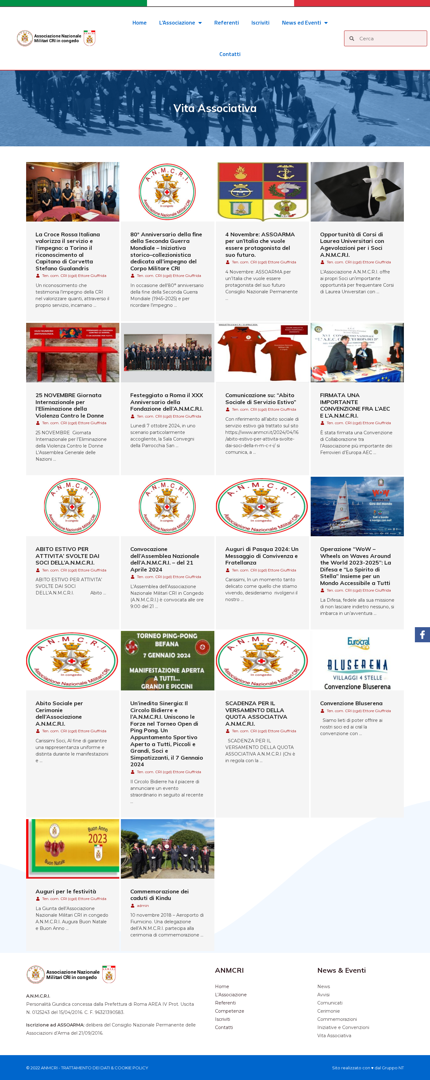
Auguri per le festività (66, 891)
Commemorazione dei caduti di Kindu (159, 895)
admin (143, 905)
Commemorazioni (337, 1019)
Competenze (229, 1011)
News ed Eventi (301, 22)
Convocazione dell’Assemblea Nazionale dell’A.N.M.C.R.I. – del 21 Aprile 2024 (164, 559)
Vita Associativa (334, 1035)
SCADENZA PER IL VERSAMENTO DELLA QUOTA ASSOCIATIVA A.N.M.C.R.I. (256, 713)
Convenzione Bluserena (351, 703)
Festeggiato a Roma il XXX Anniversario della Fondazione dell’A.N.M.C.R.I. (166, 401)
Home (140, 22)
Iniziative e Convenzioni (343, 1027)
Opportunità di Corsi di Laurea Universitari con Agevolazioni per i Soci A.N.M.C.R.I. (352, 244)
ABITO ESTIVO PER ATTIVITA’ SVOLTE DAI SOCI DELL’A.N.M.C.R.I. (67, 555)
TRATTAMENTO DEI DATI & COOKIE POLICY (104, 1067)
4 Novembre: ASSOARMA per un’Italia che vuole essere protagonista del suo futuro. (260, 244)
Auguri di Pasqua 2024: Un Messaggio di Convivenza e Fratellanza (261, 555)
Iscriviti (260, 22)
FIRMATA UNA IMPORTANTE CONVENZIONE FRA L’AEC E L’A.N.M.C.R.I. (355, 405)
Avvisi (323, 995)
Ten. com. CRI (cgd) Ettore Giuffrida (74, 275)
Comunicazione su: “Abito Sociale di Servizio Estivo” (260, 398)
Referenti (226, 22)
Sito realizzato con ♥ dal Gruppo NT (368, 1067)
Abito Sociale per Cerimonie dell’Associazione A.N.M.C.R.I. (59, 713)
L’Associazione (177, 22)
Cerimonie (328, 1011)
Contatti (229, 54)
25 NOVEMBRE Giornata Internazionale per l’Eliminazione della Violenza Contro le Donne (70, 405)
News (323, 986)
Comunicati (329, 1003)
